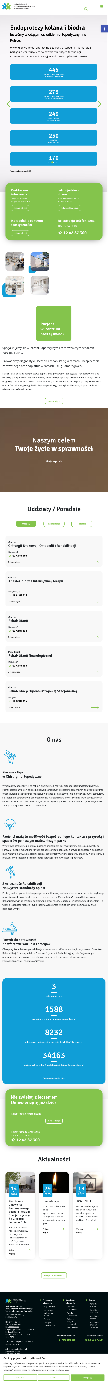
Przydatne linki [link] (72, 1233)
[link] (104, 28)
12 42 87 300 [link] (75, 138)
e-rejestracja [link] (67, 1245)
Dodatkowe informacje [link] (71, 1207)
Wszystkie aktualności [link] (54, 1180)
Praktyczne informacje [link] (47, 1207)
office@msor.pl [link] (17, 1264)
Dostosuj (20, 1377)
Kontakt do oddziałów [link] (94, 1216)
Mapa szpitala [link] (49, 1212)
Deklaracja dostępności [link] (72, 1213)
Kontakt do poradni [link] (94, 1222)
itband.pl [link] (99, 1280)
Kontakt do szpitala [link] (94, 1210)
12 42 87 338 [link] (20, 536)
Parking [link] (47, 1224)
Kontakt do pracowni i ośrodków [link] (94, 1230)
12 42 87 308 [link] (20, 461)
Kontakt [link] (91, 1205)
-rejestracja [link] (54, 1026)
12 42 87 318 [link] (20, 501)
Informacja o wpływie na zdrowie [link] (49, 1218)
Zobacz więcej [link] (14, 467)
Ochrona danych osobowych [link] (71, 1227)
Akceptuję (87, 1377)
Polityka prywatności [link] (72, 1219)
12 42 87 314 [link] (20, 606)
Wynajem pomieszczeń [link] (49, 1229)
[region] (54, 1368)
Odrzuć (53, 1377)
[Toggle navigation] (102, 6)
